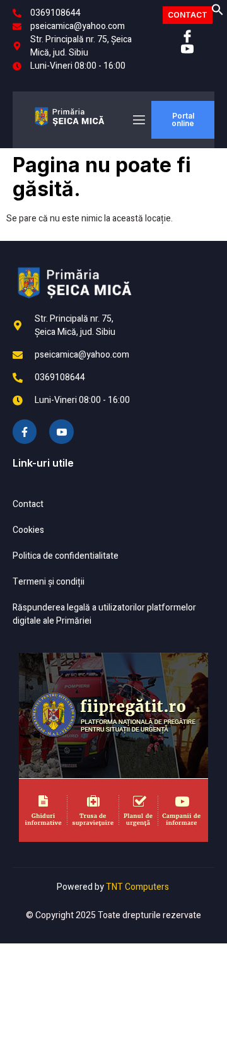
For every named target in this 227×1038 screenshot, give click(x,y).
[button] (217, 13)
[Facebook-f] (25, 431)
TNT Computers (137, 887)
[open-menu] (138, 120)
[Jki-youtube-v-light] (61, 431)
